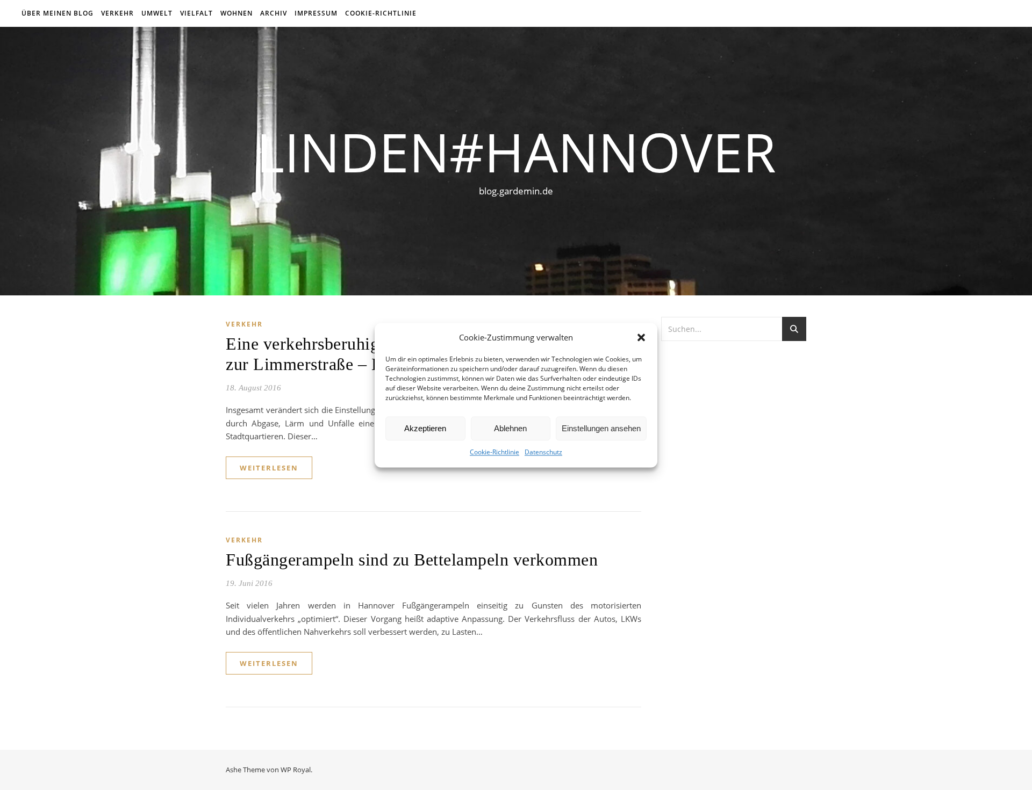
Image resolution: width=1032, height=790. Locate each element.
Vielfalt (196, 13)
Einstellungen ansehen (601, 428)
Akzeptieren (425, 428)
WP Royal (296, 769)
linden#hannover (516, 151)
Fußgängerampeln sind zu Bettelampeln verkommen (412, 559)
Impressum (316, 13)
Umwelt (157, 13)
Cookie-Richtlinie (494, 452)
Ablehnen (510, 428)
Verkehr (117, 13)
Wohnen (236, 13)
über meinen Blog (58, 13)
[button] (641, 337)
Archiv (273, 13)
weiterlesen (269, 468)
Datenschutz (543, 452)
